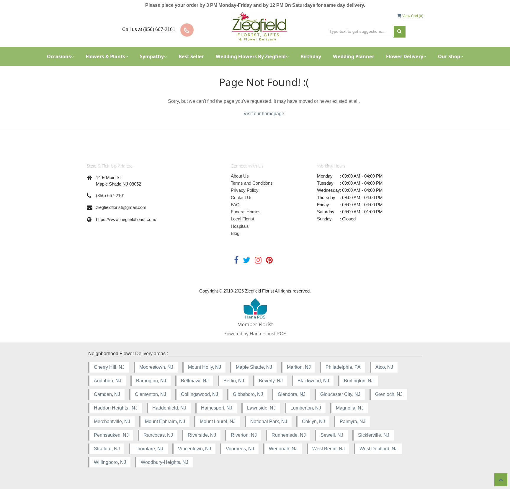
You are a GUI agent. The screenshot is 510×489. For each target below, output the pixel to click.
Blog (235, 233)
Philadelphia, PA (343, 367)
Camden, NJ (107, 394)
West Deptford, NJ (378, 448)
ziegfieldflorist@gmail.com (121, 207)
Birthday (310, 56)
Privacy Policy (245, 190)
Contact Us (242, 197)
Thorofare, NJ (149, 448)
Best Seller (191, 56)
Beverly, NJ (271, 380)
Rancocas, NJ (158, 435)
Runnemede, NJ (289, 435)
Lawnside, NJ (261, 407)
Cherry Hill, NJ (109, 367)
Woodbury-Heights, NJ (164, 462)
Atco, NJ (384, 367)
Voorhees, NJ (240, 448)
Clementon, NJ (150, 394)
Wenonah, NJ (283, 448)
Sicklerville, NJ (373, 435)
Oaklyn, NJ (313, 421)
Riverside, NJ (202, 435)
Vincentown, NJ (194, 448)
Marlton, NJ (299, 367)
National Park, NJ (268, 421)
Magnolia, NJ (350, 407)
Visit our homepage (263, 113)
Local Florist (242, 218)
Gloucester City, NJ (340, 394)
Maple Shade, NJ (254, 367)
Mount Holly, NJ (204, 367)
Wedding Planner (353, 56)
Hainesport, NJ (216, 407)
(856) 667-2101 (110, 195)
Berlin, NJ (233, 380)
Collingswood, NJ (199, 394)
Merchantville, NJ (112, 421)
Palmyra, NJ (352, 421)
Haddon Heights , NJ (116, 407)
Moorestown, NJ (156, 367)
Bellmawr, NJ (195, 380)
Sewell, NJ (332, 435)
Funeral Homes (246, 211)
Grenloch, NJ (389, 394)
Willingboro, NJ (110, 462)
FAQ (235, 204)
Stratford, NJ (107, 448)
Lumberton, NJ (305, 407)
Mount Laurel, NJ (218, 421)
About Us (240, 175)
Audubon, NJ (107, 380)
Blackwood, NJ (313, 380)
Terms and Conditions (252, 183)
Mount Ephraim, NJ (165, 421)
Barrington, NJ (151, 380)
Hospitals (240, 226)
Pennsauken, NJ (111, 435)
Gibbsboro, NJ (248, 394)
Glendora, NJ (291, 394)
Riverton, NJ (244, 435)
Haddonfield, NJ (169, 407)
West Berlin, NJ (328, 448)
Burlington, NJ (359, 380)
